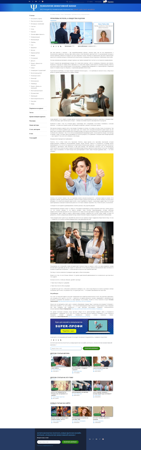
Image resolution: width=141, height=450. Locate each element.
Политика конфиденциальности (45, 445)
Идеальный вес (35, 53)
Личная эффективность (37, 34)
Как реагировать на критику (80, 392)
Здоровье (34, 47)
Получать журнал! (91, 348)
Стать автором (34, 129)
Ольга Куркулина (57, 421)
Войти (91, 1)
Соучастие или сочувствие (100, 368)
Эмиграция (34, 96)
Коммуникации (35, 37)
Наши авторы (34, 125)
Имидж (33, 55)
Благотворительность (37, 98)
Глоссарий (33, 138)
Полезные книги (35, 76)
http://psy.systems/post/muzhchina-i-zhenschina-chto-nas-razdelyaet (74, 301)
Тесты (31, 112)
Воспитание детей (36, 73)
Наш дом (33, 101)
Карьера (33, 32)
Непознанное (35, 81)
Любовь (33, 42)
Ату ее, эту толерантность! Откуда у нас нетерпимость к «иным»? (59, 394)
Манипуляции (35, 39)
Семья (32, 68)
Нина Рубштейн (103, 24)
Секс (32, 45)
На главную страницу (55, 14)
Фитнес (33, 50)
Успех (32, 29)
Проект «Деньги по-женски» (37, 64)
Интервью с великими (37, 24)
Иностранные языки (37, 90)
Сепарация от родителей (38, 70)
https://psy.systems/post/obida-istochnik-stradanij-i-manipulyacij (87, 309)
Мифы (32, 104)
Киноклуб (33, 78)
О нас (31, 133)
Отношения (34, 58)
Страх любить (55, 368)
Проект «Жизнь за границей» (36, 87)
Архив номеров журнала (37, 116)
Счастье (33, 26)
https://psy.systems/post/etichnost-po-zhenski (79, 316)
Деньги (33, 61)
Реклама (32, 121)
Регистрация (98, 1)
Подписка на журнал (36, 108)
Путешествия (35, 93)
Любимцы (34, 83)
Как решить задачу (36, 18)
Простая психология (36, 21)
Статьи (31, 15)
